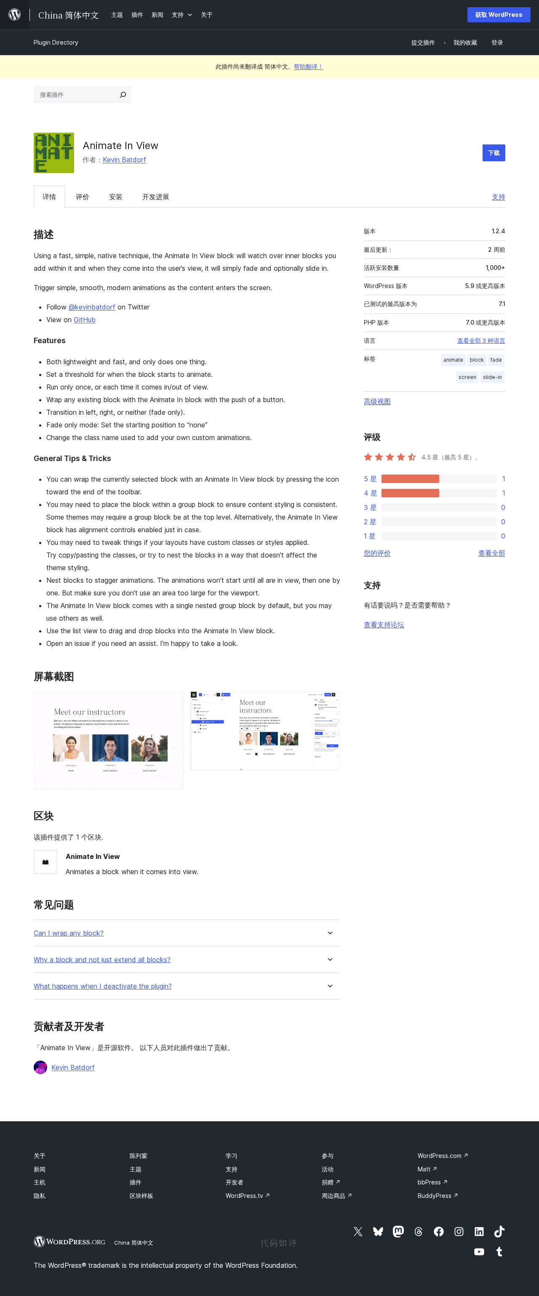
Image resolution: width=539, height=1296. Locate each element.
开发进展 (155, 196)
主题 (135, 1169)
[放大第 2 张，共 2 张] (329, 703)
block (477, 360)
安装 (116, 196)
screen (467, 377)
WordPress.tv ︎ (248, 1195)
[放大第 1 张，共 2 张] (172, 703)
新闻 (39, 1169)
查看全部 (491, 553)
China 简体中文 (133, 1242)
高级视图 (377, 401)
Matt (428, 1169)
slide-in (492, 377)
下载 (494, 152)
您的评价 (377, 553)
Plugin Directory (56, 42)
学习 (231, 1155)
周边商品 (337, 1195)
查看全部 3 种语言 (481, 340)
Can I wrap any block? (69, 933)
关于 (39, 1155)
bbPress (433, 1182)
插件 (135, 1182)
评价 (82, 196)
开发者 (234, 1182)
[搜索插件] (123, 94)
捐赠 (331, 1182)
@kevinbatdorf (92, 307)
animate (453, 360)
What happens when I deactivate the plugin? (103, 986)
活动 (328, 1169)
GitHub (85, 319)
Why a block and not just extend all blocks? (102, 960)
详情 (49, 196)
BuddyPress (438, 1195)
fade (496, 360)
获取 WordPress (499, 14)
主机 (39, 1182)
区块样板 (141, 1195)
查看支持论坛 (384, 624)
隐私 (39, 1195)
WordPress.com (443, 1155)
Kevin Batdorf (124, 159)
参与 (328, 1155)
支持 (498, 196)
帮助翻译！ (308, 66)
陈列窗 (138, 1155)
